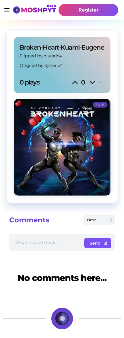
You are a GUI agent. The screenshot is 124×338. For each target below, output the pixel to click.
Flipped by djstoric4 (41, 56)
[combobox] (99, 220)
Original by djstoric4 (41, 65)
